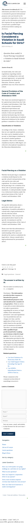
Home (4, 444)
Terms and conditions (12, 495)
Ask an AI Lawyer (7, 447)
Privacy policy (22, 495)
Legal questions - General (12, 274)
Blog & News (6, 453)
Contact (4, 495)
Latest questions (7, 450)
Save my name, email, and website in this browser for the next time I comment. (14, 426)
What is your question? (9, 472)
